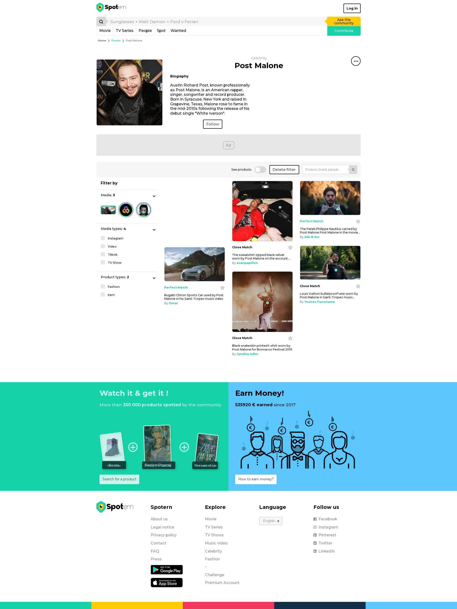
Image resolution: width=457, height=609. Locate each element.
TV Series (125, 30)
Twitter (325, 543)
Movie (105, 30)
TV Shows (214, 535)
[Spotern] (111, 8)
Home (102, 40)
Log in (352, 8)
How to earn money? (256, 479)
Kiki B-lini (311, 237)
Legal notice (162, 527)
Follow (212, 124)
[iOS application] (167, 582)
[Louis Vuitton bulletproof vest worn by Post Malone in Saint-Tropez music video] (330, 263)
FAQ (155, 551)
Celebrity (213, 551)
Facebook (327, 519)
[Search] (101, 21)
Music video (216, 543)
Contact (158, 543)
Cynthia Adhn (247, 354)
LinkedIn (326, 551)
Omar (173, 303)
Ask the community (344, 21)
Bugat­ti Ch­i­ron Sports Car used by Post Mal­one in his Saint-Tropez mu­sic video (194, 296)
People (145, 30)
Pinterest (327, 535)
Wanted (178, 30)
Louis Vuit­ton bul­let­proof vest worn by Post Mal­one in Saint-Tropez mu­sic (329, 295)
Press (156, 559)
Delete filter (284, 169)
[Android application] (167, 569)
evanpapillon (247, 263)
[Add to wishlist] (290, 247)
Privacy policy (164, 535)
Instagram (328, 527)
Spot (161, 30)
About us (159, 519)
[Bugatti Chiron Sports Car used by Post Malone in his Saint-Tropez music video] (194, 264)
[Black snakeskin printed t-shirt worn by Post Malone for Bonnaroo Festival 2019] (262, 301)
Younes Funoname (319, 302)
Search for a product (119, 479)
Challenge (214, 575)
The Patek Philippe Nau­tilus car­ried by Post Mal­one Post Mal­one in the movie (330, 230)
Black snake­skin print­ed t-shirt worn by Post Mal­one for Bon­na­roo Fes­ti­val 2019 (262, 347)
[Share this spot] (356, 61)
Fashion (212, 559)
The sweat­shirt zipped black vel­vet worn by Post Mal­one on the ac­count (261, 256)
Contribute (344, 31)
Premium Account (222, 582)
